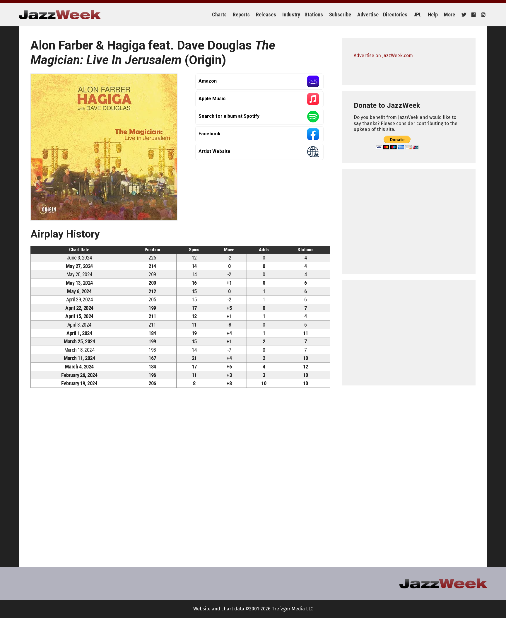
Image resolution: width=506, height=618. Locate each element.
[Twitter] (463, 15)
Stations (314, 14)
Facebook (209, 133)
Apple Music (212, 98)
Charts (219, 14)
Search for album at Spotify (229, 116)
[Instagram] (482, 15)
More (449, 14)
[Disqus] (180, 474)
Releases (266, 14)
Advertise (368, 14)
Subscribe (340, 14)
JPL (417, 14)
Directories (395, 14)
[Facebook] (473, 15)
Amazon (208, 81)
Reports (241, 14)
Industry (291, 14)
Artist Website (214, 151)
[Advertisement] (409, 221)
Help (433, 14)
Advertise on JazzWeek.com (383, 55)
